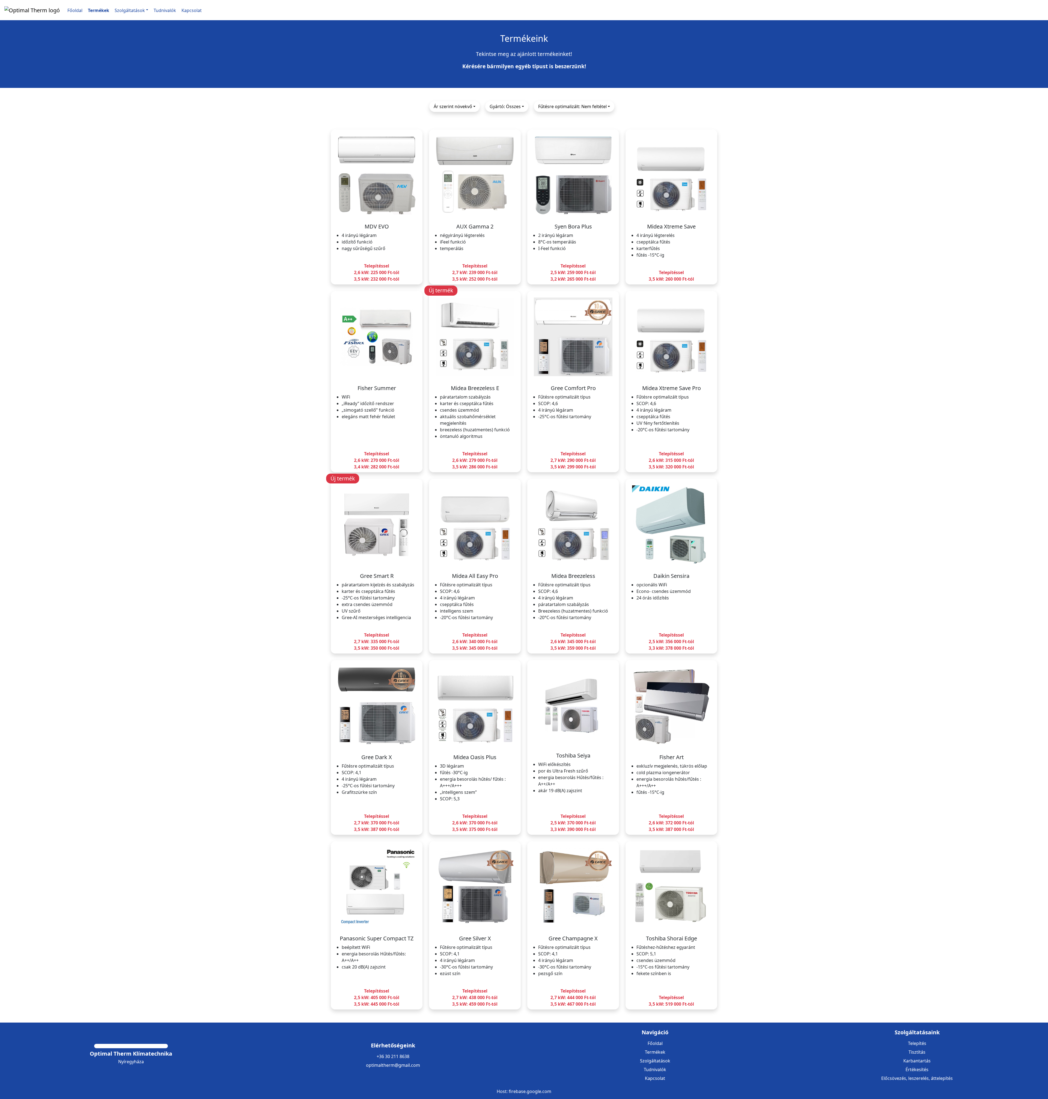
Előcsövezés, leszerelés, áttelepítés (917, 1078)
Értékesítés (917, 1070)
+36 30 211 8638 (393, 1056)
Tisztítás (917, 1052)
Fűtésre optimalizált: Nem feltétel (572, 106)
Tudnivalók (655, 1070)
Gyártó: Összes (505, 106)
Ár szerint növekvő (453, 106)
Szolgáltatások (655, 1061)
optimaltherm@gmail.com (393, 1065)
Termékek (655, 1052)
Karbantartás (917, 1061)
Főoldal (655, 1043)
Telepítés (917, 1043)
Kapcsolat (655, 1078)
